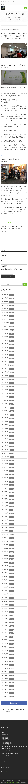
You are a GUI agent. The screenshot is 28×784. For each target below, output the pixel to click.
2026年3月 (7, 312)
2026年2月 (7, 316)
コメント (4, 231)
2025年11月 (8, 326)
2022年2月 (7, 485)
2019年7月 (7, 594)
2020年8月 (7, 548)
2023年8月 (7, 421)
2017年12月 (8, 661)
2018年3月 (8, 650)
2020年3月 (7, 566)
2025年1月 (7, 361)
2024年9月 (7, 376)
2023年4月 (7, 435)
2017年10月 (8, 668)
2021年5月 (7, 517)
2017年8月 (7, 675)
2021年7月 (7, 509)
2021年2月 (7, 527)
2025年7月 (8, 340)
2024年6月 (7, 386)
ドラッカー (5, 733)
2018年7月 (7, 636)
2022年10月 (8, 457)
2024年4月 (7, 393)
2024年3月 (7, 397)
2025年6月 (7, 344)
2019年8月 (7, 591)
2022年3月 (7, 481)
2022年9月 (7, 460)
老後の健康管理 (6, 748)
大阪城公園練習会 (7, 743)
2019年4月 (7, 605)
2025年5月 (7, 347)
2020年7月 (7, 552)
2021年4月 (7, 520)
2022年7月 (7, 467)
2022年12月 (8, 450)
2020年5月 (8, 559)
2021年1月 (7, 531)
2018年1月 (7, 657)
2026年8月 (7, 295)
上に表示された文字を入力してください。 (13, 269)
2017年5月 (7, 686)
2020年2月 (7, 569)
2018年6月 (7, 640)
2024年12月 (8, 365)
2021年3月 (7, 524)
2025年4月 (7, 351)
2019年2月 (7, 612)
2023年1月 (7, 446)
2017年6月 (8, 682)
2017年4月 (7, 689)
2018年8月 (7, 633)
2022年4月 (7, 478)
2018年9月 (7, 629)
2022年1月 (7, 488)
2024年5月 (7, 390)
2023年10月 (8, 414)
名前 (3, 250)
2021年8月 (7, 506)
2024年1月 (7, 404)
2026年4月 (7, 309)
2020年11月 (8, 538)
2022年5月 (7, 474)
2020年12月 (8, 534)
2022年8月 (7, 464)
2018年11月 (7, 622)
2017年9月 (7, 672)
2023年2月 (7, 443)
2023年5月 (7, 432)
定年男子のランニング (17, 17)
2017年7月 (7, 679)
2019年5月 (7, 601)
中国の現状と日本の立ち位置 (10, 753)
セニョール (12, 27)
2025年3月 (7, 354)
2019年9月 (7, 587)
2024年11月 (8, 369)
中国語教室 (5, 738)
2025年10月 (8, 330)
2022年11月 (8, 453)
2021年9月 (7, 502)
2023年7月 (7, 425)
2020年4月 (7, 562)
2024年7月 (7, 383)
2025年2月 (7, 358)
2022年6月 (7, 471)
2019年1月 (7, 615)
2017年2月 (7, 696)
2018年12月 (8, 619)
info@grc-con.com (9, 1)
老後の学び (16, 29)
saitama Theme (15, 782)
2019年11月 (7, 580)
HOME (8, 17)
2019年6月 (7, 598)
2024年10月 (8, 372)
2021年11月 (7, 495)
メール (3, 255)
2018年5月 (7, 643)
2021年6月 (7, 513)
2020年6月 (7, 555)
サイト (3, 261)
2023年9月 (7, 418)
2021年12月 (8, 492)
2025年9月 (7, 333)
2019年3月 (7, 608)
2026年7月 (7, 298)
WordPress (9, 782)
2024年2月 (7, 400)
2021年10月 (8, 499)
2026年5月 (7, 305)
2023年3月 (7, 439)
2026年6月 (7, 302)
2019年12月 (8, 576)
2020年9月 (7, 545)
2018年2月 (7, 654)
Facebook (14, 703)
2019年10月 (8, 583)
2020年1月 (7, 573)
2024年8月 (7, 379)
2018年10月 (8, 626)
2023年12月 (8, 407)
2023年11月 (8, 411)
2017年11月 (8, 665)
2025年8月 (7, 337)
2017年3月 (8, 693)
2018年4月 (7, 647)
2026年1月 (7, 319)
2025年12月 (8, 323)
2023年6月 (7, 428)
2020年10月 (8, 541)
